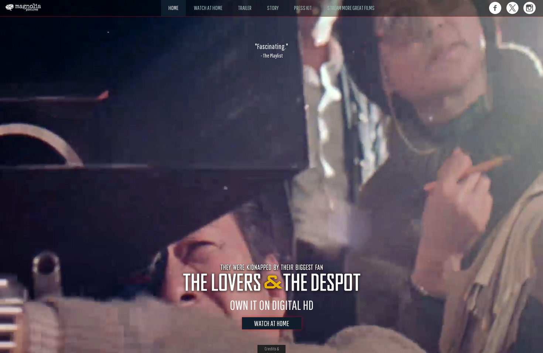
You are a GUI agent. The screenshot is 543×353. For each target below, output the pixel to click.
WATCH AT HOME (271, 323)
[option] (271, 50)
